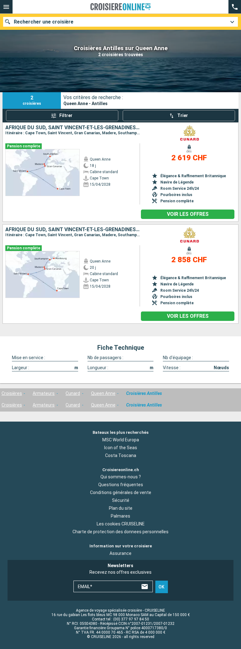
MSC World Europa (120, 439)
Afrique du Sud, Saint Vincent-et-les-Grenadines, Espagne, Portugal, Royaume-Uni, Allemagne (72, 229)
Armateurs (44, 393)
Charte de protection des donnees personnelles (120, 531)
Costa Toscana (120, 455)
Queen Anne (103, 393)
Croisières (12, 393)
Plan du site (120, 508)
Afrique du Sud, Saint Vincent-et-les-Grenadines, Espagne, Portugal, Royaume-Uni (72, 127)
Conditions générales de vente (120, 492)
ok (161, 586)
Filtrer (65, 115)
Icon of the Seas (120, 447)
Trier (182, 115)
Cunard (73, 393)
